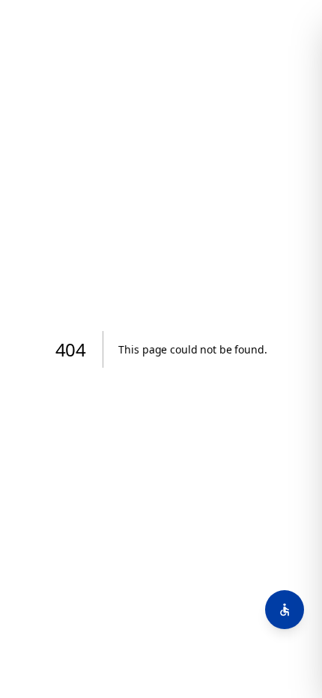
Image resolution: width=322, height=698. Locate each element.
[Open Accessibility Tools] (284, 609)
